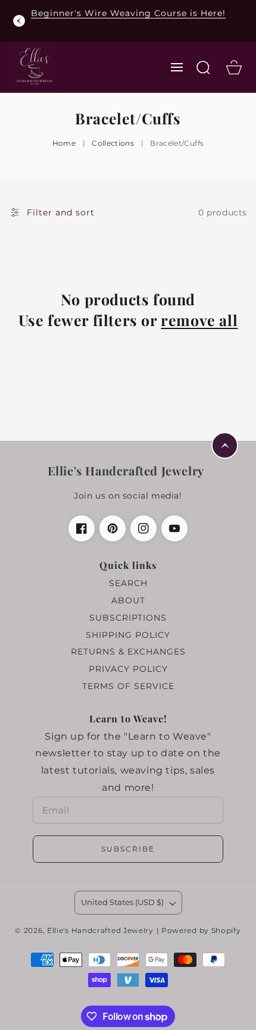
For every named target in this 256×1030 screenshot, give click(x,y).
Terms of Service (128, 686)
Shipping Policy (128, 635)
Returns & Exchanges (128, 651)
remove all (199, 320)
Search (128, 583)
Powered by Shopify (201, 930)
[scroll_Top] (224, 445)
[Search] (203, 67)
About (128, 600)
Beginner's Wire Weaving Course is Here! (128, 13)
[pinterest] (112, 528)
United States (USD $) (122, 902)
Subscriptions (128, 617)
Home (64, 143)
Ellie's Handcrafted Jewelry (100, 930)
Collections (113, 143)
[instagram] (143, 528)
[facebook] (81, 528)
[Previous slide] (19, 21)
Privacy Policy (128, 668)
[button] (177, 67)
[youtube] (174, 528)
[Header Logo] (34, 67)
